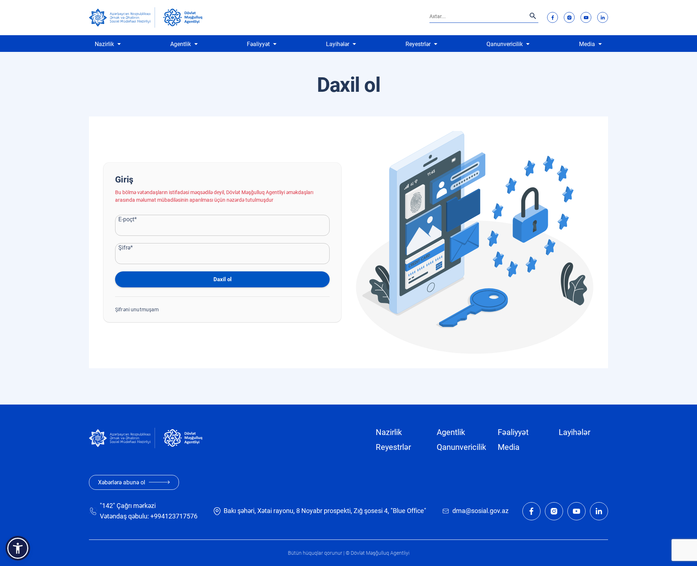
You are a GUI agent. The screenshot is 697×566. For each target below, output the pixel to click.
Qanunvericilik (504, 44)
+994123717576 (173, 516)
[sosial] (122, 17)
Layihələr (337, 44)
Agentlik (180, 44)
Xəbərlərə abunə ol (121, 482)
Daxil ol (222, 279)
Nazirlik (104, 44)
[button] (17, 548)
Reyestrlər (418, 44)
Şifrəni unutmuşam (137, 309)
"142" (107, 505)
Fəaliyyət (258, 44)
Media (587, 44)
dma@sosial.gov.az (480, 510)
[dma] (182, 17)
